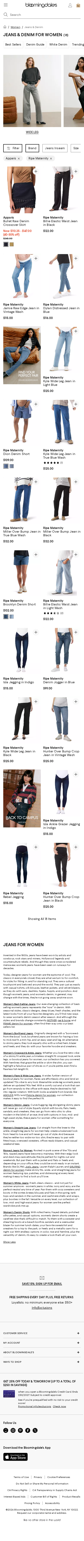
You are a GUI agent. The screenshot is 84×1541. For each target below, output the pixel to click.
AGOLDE (8, 1095)
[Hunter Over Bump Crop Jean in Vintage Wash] (62, 720)
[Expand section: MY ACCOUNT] (42, 1343)
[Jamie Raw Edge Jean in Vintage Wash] (22, 277)
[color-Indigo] (6, 244)
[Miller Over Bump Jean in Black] (62, 500)
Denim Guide (35, 44)
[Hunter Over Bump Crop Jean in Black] (62, 865)
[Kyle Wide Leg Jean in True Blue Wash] (62, 422)
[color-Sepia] (12, 244)
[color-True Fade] (12, 466)
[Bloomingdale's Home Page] (41, 5)
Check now (59, 1406)
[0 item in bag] (78, 5)
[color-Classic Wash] (6, 466)
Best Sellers (13, 44)
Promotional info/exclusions (34, 1406)
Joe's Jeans (32, 1167)
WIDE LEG (32, 132)
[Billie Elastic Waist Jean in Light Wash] (62, 573)
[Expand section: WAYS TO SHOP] (42, 1362)
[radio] (6, 244)
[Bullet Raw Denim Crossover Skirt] (22, 190)
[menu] (5, 4)
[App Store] (15, 1457)
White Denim (58, 44)
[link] (22, 231)
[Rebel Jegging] (22, 865)
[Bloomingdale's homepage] (5, 27)
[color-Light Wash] (12, 617)
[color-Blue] (6, 617)
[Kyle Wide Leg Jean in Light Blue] (62, 349)
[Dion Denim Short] (22, 422)
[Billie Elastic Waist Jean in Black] (62, 190)
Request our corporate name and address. (42, 1513)
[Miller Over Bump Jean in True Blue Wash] (22, 500)
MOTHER (52, 1020)
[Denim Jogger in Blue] (62, 651)
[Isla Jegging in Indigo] (22, 651)
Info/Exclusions (42, 1308)
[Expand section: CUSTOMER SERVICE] (42, 1333)
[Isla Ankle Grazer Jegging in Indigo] (62, 792)
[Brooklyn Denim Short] (22, 573)
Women (15, 27)
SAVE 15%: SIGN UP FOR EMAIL (42, 1284)
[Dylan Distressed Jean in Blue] (62, 277)
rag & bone (64, 1020)
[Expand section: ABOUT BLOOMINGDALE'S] (42, 1352)
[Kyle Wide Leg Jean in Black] (22, 720)
